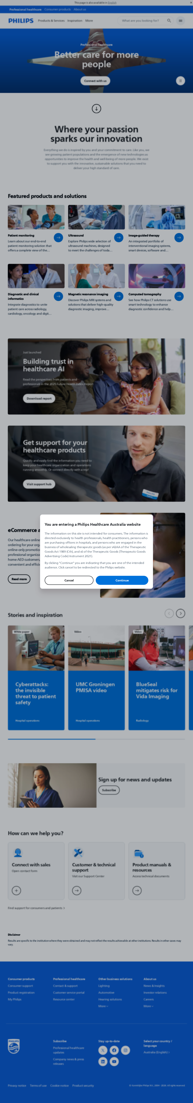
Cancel (69, 580)
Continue (122, 580)
